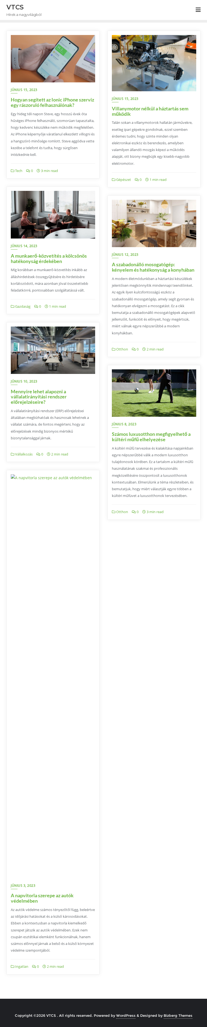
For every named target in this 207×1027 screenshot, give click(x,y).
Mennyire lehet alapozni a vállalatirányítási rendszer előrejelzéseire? (39, 396)
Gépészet (123, 179)
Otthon (121, 349)
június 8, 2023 (124, 424)
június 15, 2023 (24, 89)
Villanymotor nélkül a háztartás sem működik (150, 111)
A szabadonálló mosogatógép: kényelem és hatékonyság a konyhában (153, 267)
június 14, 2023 (24, 246)
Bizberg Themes (178, 1015)
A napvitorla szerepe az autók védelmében (42, 898)
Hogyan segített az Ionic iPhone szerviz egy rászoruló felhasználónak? (52, 102)
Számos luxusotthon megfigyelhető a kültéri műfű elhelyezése (151, 436)
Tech (18, 170)
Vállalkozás (23, 454)
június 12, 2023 (125, 254)
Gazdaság (22, 306)
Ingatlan (21, 966)
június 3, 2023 (23, 885)
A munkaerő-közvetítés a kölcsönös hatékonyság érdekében (49, 258)
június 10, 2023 (24, 381)
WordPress (126, 1015)
